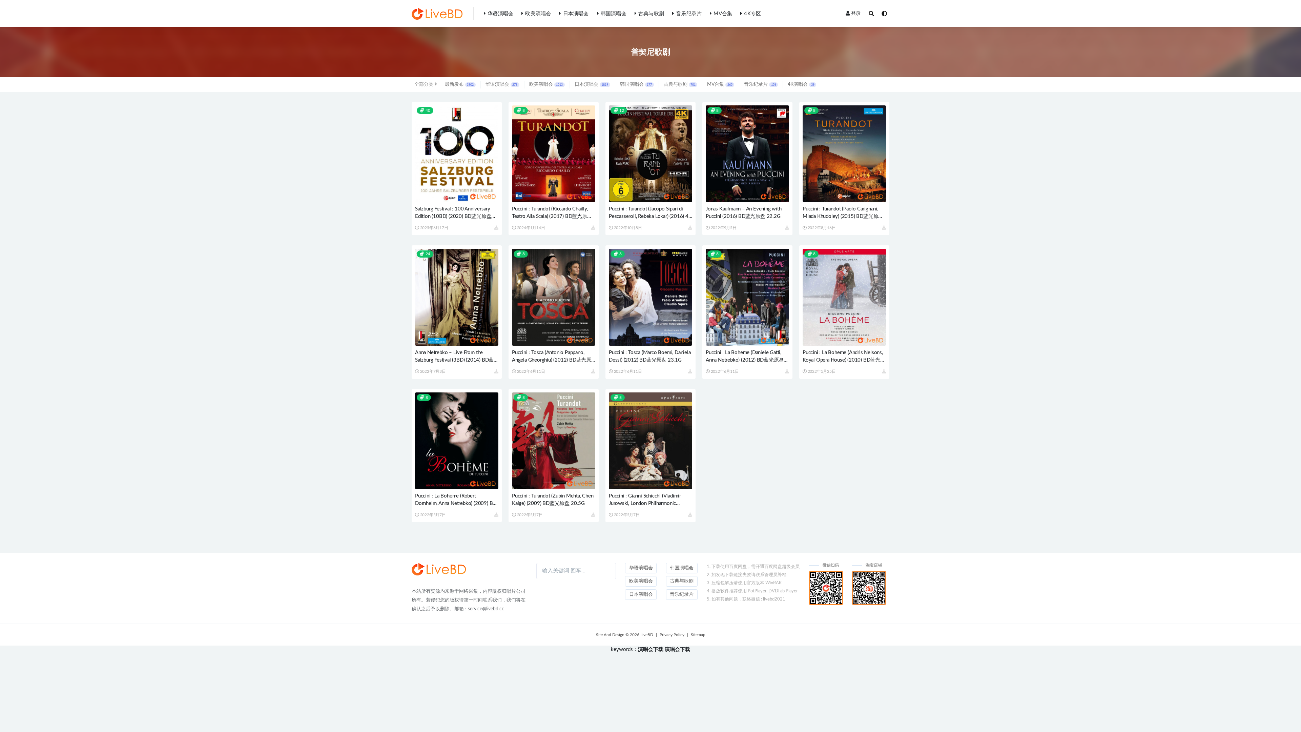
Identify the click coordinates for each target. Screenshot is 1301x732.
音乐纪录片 (689, 13)
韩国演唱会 (613, 13)
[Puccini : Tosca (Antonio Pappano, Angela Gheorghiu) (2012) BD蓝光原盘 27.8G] (553, 297)
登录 (856, 13)
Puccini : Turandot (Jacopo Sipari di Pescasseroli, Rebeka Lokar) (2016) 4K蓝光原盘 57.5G (650, 216)
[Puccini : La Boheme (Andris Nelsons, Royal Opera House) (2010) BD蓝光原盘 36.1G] (844, 297)
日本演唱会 (575, 13)
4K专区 (752, 13)
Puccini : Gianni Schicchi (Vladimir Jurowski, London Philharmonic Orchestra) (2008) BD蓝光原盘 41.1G (649, 503)
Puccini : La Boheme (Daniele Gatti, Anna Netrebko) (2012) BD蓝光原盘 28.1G (745, 360)
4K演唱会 (801, 84)
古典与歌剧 (651, 13)
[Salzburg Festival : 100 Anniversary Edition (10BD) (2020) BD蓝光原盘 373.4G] (456, 153)
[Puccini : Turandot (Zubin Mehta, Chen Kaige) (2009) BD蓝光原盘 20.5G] (553, 440)
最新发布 (459, 84)
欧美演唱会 (538, 13)
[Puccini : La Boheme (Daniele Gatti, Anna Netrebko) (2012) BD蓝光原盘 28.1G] (747, 297)
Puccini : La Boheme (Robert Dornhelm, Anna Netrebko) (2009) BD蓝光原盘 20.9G (455, 503)
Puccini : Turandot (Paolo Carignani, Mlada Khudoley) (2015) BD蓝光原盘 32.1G (843, 216)
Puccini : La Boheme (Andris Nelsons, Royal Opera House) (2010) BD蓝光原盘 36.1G (844, 360)
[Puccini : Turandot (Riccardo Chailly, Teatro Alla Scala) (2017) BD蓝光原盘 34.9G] (553, 153)
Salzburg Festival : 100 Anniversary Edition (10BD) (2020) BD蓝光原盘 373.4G (453, 216)
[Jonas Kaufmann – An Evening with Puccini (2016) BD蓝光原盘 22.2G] (747, 153)
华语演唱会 (500, 13)
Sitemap (698, 635)
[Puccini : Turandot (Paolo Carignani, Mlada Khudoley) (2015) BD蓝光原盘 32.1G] (844, 153)
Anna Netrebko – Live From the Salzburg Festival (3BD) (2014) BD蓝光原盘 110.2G (454, 360)
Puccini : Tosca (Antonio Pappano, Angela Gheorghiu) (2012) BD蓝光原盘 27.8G (551, 360)
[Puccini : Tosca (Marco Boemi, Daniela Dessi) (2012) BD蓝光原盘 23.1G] (650, 297)
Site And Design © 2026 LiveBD (624, 635)
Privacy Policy (672, 635)
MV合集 (723, 13)
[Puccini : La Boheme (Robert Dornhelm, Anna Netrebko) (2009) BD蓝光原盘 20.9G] (456, 440)
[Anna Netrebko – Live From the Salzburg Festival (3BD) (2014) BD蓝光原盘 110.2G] (456, 297)
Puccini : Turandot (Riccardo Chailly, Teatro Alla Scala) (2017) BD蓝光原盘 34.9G (552, 216)
